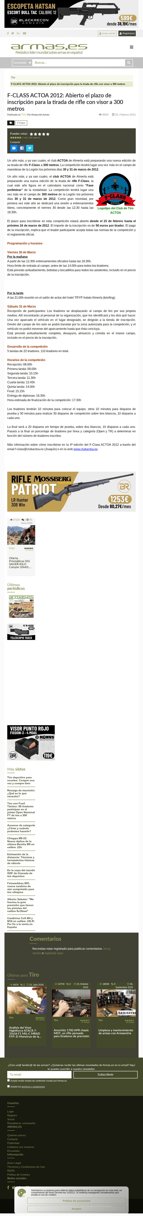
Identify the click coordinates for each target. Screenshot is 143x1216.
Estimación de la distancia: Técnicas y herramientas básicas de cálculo (20, 859)
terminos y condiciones (33, 1086)
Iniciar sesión (108, 33)
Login (10, 1111)
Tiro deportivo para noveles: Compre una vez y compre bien (20, 780)
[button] (9, 605)
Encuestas (13, 1150)
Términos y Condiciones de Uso (26, 1166)
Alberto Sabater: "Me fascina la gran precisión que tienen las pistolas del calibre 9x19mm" (20, 905)
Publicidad (13, 1143)
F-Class (21, 123)
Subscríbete (105, 1074)
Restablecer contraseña (21, 1123)
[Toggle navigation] (132, 47)
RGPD (11, 1170)
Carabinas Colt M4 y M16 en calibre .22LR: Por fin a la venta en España (21, 923)
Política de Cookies (18, 1174)
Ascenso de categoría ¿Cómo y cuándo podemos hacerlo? (21, 828)
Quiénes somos (16, 1135)
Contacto (12, 1139)
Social (10, 1119)
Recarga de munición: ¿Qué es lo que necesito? (21, 793)
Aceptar (77, 1208)
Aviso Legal (14, 1162)
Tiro (13, 77)
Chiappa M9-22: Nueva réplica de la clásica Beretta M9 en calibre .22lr (20, 843)
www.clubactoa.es (86, 449)
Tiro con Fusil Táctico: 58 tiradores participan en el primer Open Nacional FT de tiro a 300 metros (21, 811)
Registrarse (128, 33)
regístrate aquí (53, 953)
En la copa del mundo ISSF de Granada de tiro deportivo (21, 873)
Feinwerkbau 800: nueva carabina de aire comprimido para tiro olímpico (20, 888)
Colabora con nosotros (20, 1146)
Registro (12, 1115)
